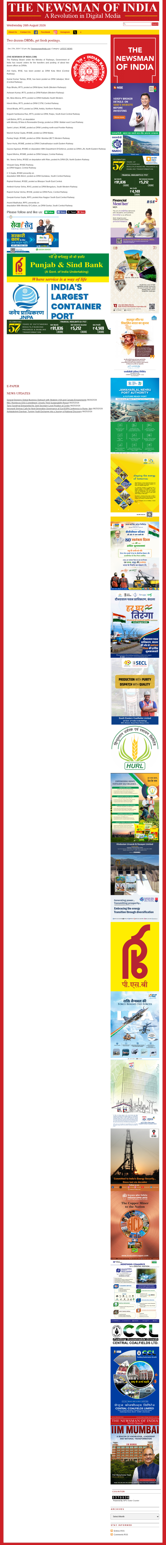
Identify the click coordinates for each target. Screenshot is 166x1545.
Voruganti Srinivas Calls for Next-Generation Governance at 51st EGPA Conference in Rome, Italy (49, 409)
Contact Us (25, 32)
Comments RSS (121, 1535)
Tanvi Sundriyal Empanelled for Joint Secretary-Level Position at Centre (38, 406)
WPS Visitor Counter (131, 1501)
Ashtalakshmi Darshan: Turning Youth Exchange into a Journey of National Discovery (44, 411)
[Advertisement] (57, 359)
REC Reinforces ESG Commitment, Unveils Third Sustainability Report (38, 403)
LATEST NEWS (66, 49)
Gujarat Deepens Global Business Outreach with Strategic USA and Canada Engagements (46, 400)
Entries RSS (119, 1531)
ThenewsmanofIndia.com (40, 49)
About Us (12, 32)
